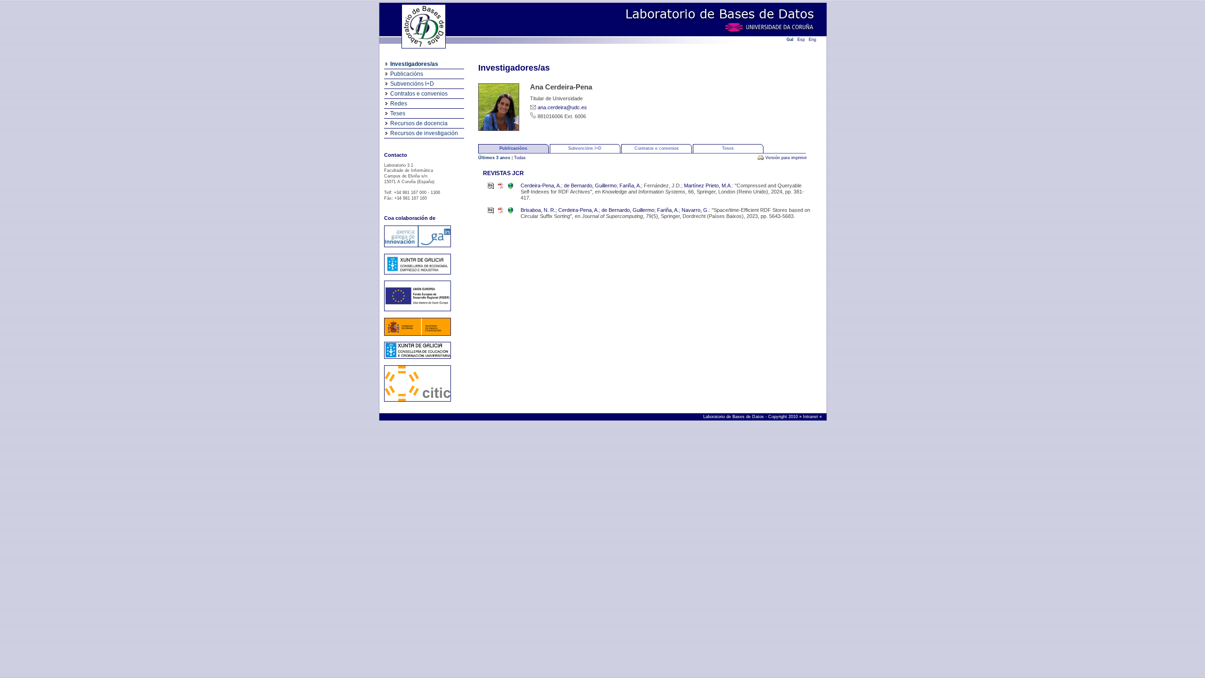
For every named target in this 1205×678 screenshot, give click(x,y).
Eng (812, 39)
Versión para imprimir (786, 157)
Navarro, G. (695, 210)
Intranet (811, 416)
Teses (397, 113)
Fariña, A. (630, 185)
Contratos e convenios (419, 93)
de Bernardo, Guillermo (590, 185)
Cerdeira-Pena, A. (541, 185)
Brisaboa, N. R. (538, 210)
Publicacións (406, 74)
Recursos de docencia (419, 123)
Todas (520, 157)
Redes (398, 103)
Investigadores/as (414, 64)
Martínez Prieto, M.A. (708, 185)
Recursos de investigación (424, 133)
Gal (790, 39)
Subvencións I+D (412, 84)
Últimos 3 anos (495, 157)
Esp (801, 39)
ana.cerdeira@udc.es (562, 107)
